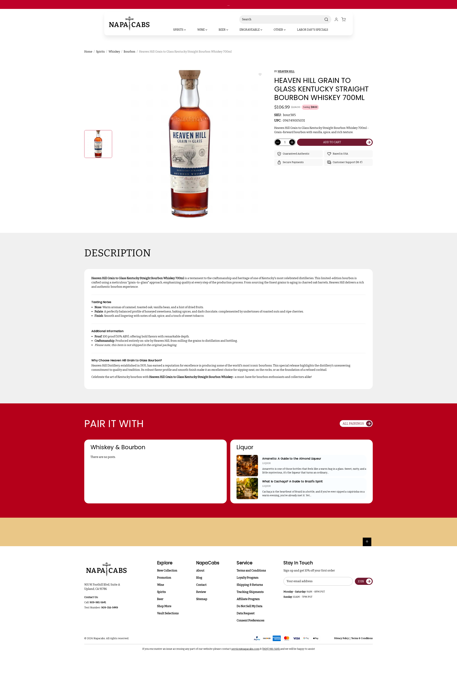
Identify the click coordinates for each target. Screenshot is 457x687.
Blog (199, 577)
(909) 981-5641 (271, 648)
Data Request (246, 613)
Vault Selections (168, 613)
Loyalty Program (247, 577)
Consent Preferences (250, 620)
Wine (160, 584)
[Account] (336, 19)
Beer (160, 599)
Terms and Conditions (251, 570)
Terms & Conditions (362, 638)
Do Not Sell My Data (249, 606)
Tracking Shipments (250, 592)
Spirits (161, 592)
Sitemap (201, 599)
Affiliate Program (248, 599)
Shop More (164, 606)
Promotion (164, 577)
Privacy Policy (341, 638)
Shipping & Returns (250, 584)
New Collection (167, 570)
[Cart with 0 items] (345, 19)
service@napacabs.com (245, 648)
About (200, 570)
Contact (201, 584)
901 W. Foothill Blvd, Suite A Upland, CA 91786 (102, 587)
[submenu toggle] (188, 30)
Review (201, 592)
